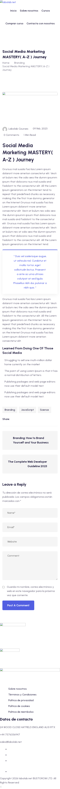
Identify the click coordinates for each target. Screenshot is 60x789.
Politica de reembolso (21, 711)
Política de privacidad (21, 700)
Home (5, 62)
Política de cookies (19, 706)
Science (44, 409)
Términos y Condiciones (22, 694)
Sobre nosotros (29, 10)
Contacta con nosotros (41, 23)
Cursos (45, 10)
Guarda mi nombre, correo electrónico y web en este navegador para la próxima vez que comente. (31, 591)
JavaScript (27, 409)
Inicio (13, 10)
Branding (10, 409)
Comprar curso (14, 23)
